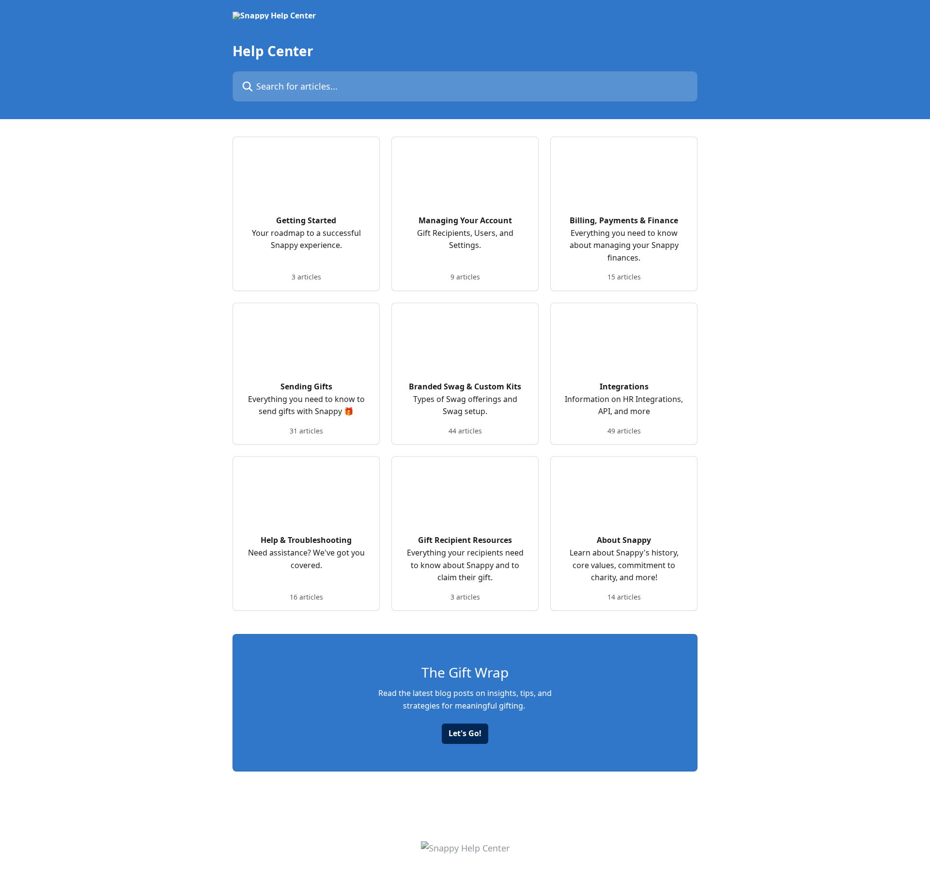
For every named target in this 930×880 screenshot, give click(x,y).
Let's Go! (465, 733)
